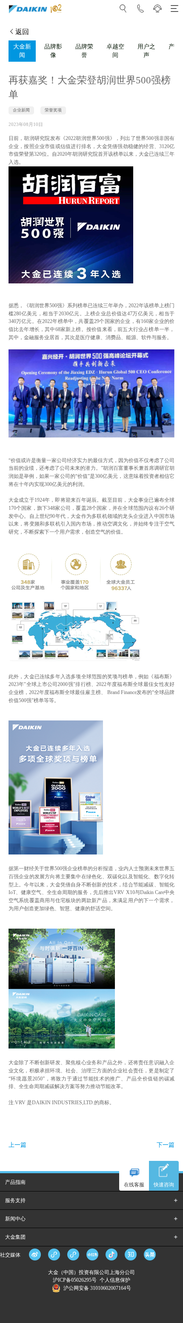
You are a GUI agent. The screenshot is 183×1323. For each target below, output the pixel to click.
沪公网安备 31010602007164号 (97, 1288)
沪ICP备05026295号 (75, 1280)
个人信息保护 (115, 1280)
